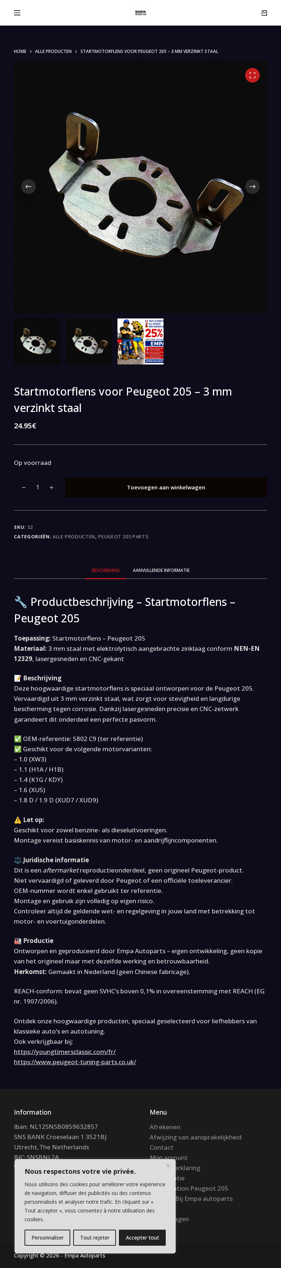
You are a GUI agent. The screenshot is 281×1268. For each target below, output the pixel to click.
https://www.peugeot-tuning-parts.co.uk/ (75, 1062)
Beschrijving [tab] (106, 570)
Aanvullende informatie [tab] (161, 570)
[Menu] (17, 12)
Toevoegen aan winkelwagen (166, 487)
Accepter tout (142, 1237)
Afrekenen (165, 1127)
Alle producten (74, 536)
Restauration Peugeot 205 (189, 1188)
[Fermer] (168, 1165)
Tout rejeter (94, 1237)
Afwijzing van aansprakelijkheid (195, 1137)
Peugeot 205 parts (123, 536)
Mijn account (169, 1157)
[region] (95, 1206)
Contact (161, 1147)
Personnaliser (47, 1237)
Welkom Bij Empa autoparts (191, 1198)
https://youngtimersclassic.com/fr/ (65, 1051)
